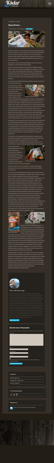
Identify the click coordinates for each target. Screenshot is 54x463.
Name (11, 347)
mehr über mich (15, 320)
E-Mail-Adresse (13, 351)
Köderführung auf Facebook (11, 395)
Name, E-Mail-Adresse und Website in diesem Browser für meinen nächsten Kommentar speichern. (24, 360)
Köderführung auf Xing (14, 395)
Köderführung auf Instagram (16, 395)
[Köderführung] (11, 3)
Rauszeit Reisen (14, 383)
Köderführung (13, 378)
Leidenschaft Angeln (14, 21)
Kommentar (12, 333)
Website (11, 355)
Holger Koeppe (29, 28)
